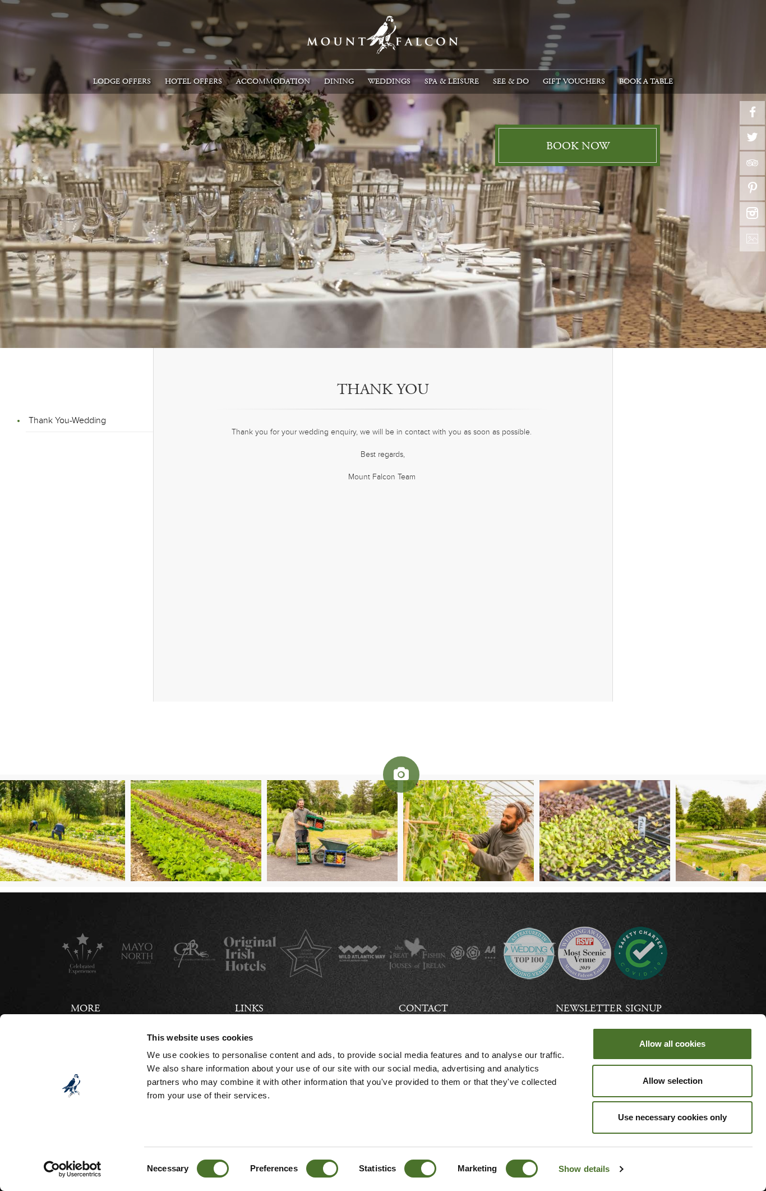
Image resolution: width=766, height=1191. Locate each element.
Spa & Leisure (451, 81)
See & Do (511, 81)
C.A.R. (194, 953)
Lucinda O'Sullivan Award (306, 953)
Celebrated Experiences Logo (82, 953)
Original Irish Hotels (250, 953)
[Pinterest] (752, 188)
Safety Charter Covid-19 (640, 953)
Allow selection (673, 1080)
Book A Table (646, 81)
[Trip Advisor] (752, 163)
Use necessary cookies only (672, 1117)
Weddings (389, 81)
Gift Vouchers (574, 81)
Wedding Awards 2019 (584, 953)
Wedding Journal (529, 953)
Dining (339, 81)
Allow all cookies (672, 1043)
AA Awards (473, 953)
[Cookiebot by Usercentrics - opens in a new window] (73, 1169)
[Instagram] (752, 214)
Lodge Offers (122, 81)
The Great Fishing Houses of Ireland (417, 953)
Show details (584, 1169)
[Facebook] (752, 113)
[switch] (322, 1169)
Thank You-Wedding (67, 420)
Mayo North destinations (138, 953)
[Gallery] (752, 239)
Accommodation (273, 81)
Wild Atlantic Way (361, 953)
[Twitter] (752, 138)
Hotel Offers (193, 81)
